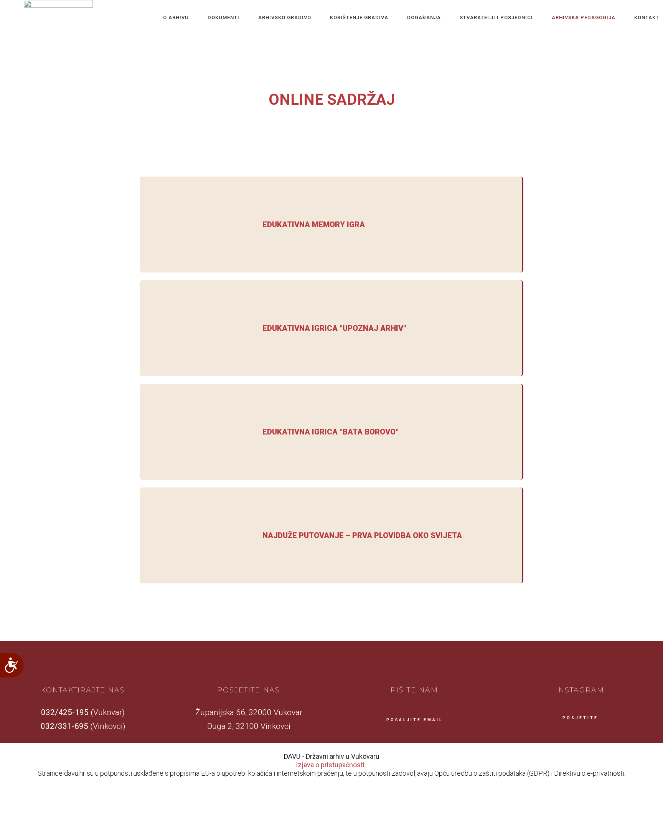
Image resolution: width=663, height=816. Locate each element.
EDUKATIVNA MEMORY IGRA (313, 224)
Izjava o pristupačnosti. (331, 765)
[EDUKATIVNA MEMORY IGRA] (197, 224)
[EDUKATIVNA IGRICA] (197, 328)
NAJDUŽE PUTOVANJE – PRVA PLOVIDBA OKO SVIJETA (362, 535)
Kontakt (646, 17)
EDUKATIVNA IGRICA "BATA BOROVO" (330, 431)
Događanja (424, 17)
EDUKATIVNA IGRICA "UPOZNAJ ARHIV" (334, 328)
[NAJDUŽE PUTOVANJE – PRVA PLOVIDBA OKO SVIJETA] (197, 535)
